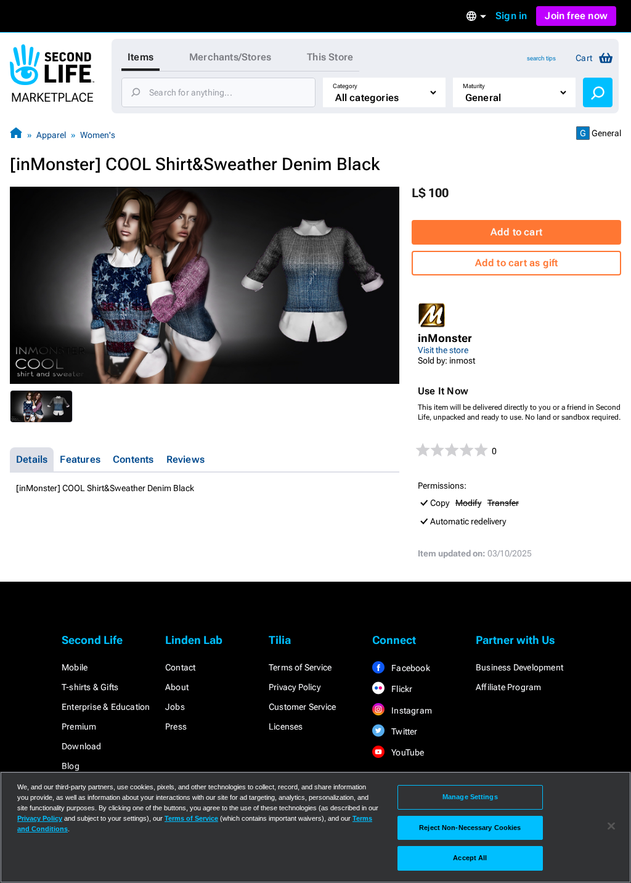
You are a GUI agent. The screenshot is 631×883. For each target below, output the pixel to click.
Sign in (511, 16)
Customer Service (302, 707)
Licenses (286, 726)
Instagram (410, 710)
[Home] (16, 134)
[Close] (611, 826)
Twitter (403, 731)
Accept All (470, 857)
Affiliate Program (508, 687)
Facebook (409, 668)
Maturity (474, 86)
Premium (79, 726)
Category (345, 86)
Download (82, 746)
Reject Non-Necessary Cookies (470, 827)
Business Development (519, 667)
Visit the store (443, 350)
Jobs (175, 707)
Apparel (51, 135)
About (177, 687)
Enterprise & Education (106, 707)
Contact (180, 667)
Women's (97, 135)
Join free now (576, 16)
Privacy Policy (294, 687)
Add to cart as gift (516, 263)
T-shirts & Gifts (90, 687)
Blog (70, 766)
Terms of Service (300, 667)
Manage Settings (470, 796)
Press (176, 726)
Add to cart (516, 232)
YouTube (407, 752)
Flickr (400, 689)
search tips (541, 58)
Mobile (75, 667)
